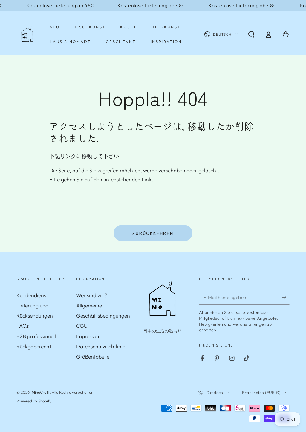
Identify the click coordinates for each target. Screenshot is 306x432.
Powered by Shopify (33, 401)
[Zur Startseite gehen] (27, 34)
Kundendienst (32, 295)
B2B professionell (36, 336)
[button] (251, 34)
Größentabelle (92, 356)
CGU (82, 325)
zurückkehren (153, 233)
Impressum (88, 336)
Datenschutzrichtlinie (100, 346)
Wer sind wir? (91, 295)
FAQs (22, 325)
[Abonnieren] (286, 297)
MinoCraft (41, 392)
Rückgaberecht (33, 346)
